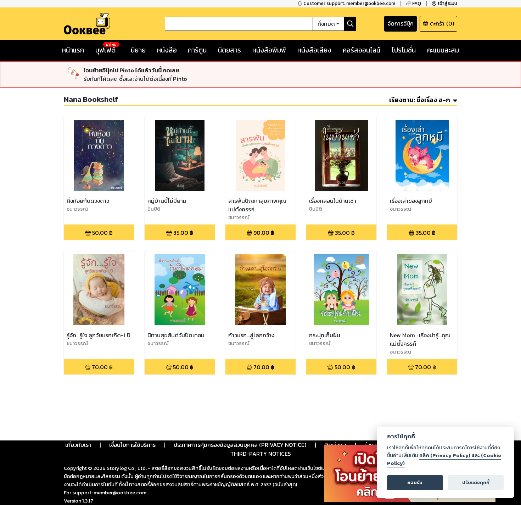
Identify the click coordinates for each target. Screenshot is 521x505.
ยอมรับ (414, 482)
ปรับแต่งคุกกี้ (475, 482)
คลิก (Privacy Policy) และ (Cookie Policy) (444, 459)
